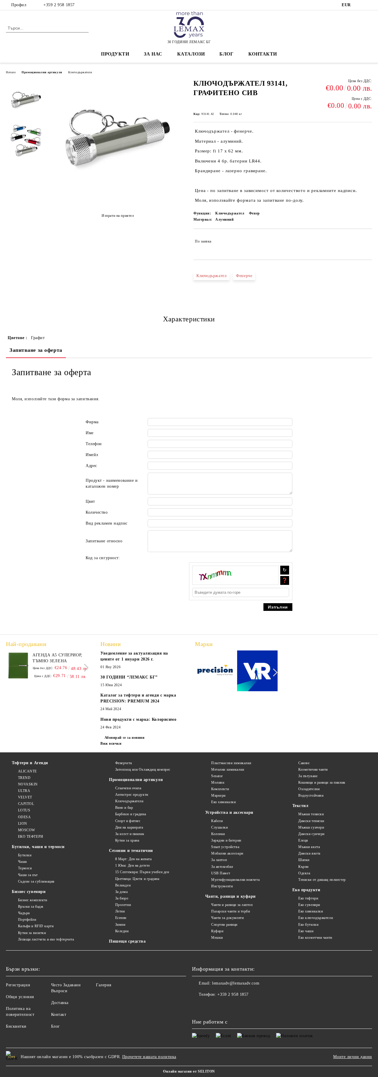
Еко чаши (305, 931)
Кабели (217, 821)
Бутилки (24, 855)
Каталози (191, 53)
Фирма (92, 422)
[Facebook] (360, 5)
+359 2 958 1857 (58, 5)
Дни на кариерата (129, 827)
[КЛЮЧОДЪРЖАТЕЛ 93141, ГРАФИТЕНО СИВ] (118, 201)
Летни (120, 911)
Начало (11, 72)
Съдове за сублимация (36, 881)
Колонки (218, 834)
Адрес (91, 465)
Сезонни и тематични (131, 850)
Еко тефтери (308, 898)
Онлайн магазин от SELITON (189, 1071)
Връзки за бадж (30, 906)
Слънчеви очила (128, 788)
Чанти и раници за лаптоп (231, 905)
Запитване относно (104, 541)
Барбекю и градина (130, 814)
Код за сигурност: (103, 558)
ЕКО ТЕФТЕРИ (30, 836)
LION (22, 823)
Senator (217, 776)
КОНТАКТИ (262, 53)
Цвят (90, 501)
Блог (226, 53)
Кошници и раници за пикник (322, 782)
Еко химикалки (223, 802)
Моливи (217, 782)
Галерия (103, 985)
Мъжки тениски (311, 814)
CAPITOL (26, 804)
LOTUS (24, 810)
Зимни (120, 925)
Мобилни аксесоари (227, 853)
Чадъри (24, 913)
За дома (121, 892)
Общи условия (20, 997)
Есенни (120, 918)
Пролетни (123, 905)
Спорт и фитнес (127, 821)
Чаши (22, 862)
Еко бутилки (308, 925)
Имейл (92, 455)
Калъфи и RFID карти (35, 926)
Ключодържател (211, 276)
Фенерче (244, 276)
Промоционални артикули (42, 72)
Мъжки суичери (311, 827)
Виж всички (111, 743)
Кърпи (303, 867)
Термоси (25, 868)
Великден (123, 885)
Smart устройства (225, 847)
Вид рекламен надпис (107, 523)
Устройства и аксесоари (229, 812)
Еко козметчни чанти (315, 938)
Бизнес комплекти (32, 900)
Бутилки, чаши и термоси (38, 847)
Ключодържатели (80, 72)
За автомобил (222, 867)
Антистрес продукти (131, 795)
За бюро (121, 898)
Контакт (58, 1014)
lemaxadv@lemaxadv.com (235, 983)
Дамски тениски (311, 821)
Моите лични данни (352, 1057)
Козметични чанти (313, 769)
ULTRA (24, 791)
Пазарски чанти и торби (230, 911)
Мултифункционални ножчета (235, 880)
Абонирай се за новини (124, 738)
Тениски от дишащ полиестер (322, 880)
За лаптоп (219, 860)
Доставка (60, 1002)
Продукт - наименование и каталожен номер (112, 483)
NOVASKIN (28, 784)
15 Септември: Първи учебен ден (142, 872)
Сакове (303, 763)
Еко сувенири (309, 905)
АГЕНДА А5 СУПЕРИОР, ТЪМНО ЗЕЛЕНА (57, 658)
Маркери (218, 795)
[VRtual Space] (257, 671)
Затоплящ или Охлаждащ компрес (142, 769)
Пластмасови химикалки (231, 763)
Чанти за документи (227, 918)
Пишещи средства (127, 941)
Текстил (300, 805)
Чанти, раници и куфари (230, 896)
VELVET (25, 797)
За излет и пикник (129, 834)
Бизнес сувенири (28, 891)
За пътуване (307, 776)
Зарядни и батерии (226, 840)
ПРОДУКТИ (115, 53)
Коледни (121, 931)
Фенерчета (123, 763)
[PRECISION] (215, 672)
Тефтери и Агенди (30, 763)
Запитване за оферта (35, 350)
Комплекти (220, 789)
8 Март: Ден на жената (133, 859)
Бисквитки (16, 1026)
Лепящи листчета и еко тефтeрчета (46, 939)
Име (90, 433)
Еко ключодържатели (315, 918)
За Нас (153, 53)
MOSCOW (26, 830)
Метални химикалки (227, 769)
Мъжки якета (309, 847)
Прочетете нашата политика (149, 1057)
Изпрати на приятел (118, 216)
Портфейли (27, 919)
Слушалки (219, 827)
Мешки (217, 938)
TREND (24, 778)
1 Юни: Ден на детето (132, 865)
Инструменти (222, 886)
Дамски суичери (311, 834)
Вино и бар (124, 808)
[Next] (85, 668)
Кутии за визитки (32, 933)
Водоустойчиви (310, 795)
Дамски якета (309, 853)
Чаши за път (28, 875)
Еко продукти (306, 890)
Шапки (303, 860)
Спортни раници (224, 925)
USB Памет (220, 873)
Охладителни (309, 789)
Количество (97, 512)
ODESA (24, 817)
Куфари (217, 931)
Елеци (303, 840)
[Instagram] (369, 5)
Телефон (94, 444)
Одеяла (304, 873)
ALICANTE (27, 771)
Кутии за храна (127, 840)
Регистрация (18, 985)
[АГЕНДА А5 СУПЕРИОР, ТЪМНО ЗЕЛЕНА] (18, 665)
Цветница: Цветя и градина (137, 879)
